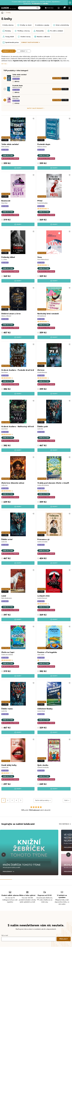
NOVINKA (65, 78)
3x (12, 434)
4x (48, 265)
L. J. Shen (4, 259)
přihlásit (63, 939)
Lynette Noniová (42, 598)
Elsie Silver (15, 98)
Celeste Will (4, 767)
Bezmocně (16, 96)
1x (48, 378)
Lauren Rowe (41, 711)
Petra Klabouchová (43, 259)
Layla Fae (40, 428)
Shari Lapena (16, 76)
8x (48, 208)
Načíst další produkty (35, 108)
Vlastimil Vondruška (43, 767)
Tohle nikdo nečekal (19, 74)
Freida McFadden (42, 203)
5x (48, 321)
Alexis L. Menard (6, 316)
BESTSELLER (56, 78)
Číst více (3, 63)
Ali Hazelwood (41, 316)
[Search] (37, 8)
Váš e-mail (4, 935)
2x (12, 378)
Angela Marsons (42, 372)
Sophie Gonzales (42, 541)
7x (48, 491)
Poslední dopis (17, 85)
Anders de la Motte (43, 485)
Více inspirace (64, 824)
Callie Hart (4, 485)
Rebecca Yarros (17, 87)
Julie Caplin (40, 654)
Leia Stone (4, 372)
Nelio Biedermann (6, 598)
